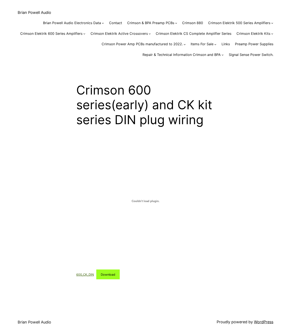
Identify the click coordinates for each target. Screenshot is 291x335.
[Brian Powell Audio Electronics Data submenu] (103, 23)
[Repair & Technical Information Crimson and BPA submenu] (223, 55)
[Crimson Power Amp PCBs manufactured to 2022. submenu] (185, 44)
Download (108, 274)
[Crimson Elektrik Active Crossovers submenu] (150, 34)
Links (226, 44)
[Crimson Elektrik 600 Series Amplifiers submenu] (84, 34)
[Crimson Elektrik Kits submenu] (272, 34)
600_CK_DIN (85, 274)
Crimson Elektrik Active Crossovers (119, 33)
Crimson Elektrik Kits (253, 33)
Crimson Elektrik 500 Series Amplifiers (239, 23)
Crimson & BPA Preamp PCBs (150, 23)
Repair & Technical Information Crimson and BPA (182, 54)
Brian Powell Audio (34, 12)
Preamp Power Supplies (254, 44)
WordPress (263, 322)
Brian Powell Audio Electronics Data (72, 23)
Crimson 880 (192, 23)
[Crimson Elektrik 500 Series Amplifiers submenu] (272, 23)
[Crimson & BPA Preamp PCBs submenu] (176, 23)
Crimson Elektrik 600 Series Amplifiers (51, 33)
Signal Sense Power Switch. (251, 54)
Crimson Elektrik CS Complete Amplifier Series (193, 33)
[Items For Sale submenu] (215, 44)
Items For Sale (202, 44)
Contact (115, 23)
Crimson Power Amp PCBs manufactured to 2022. (142, 44)
